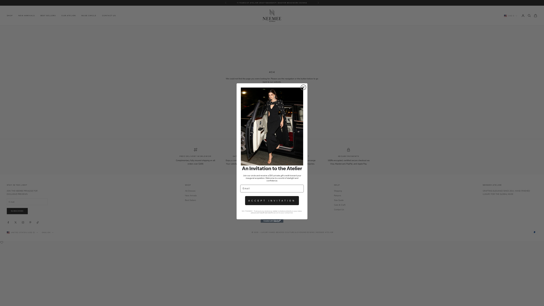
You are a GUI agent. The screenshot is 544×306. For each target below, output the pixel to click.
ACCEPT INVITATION (272, 200)
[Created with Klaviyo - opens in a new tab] (272, 221)
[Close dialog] (303, 87)
